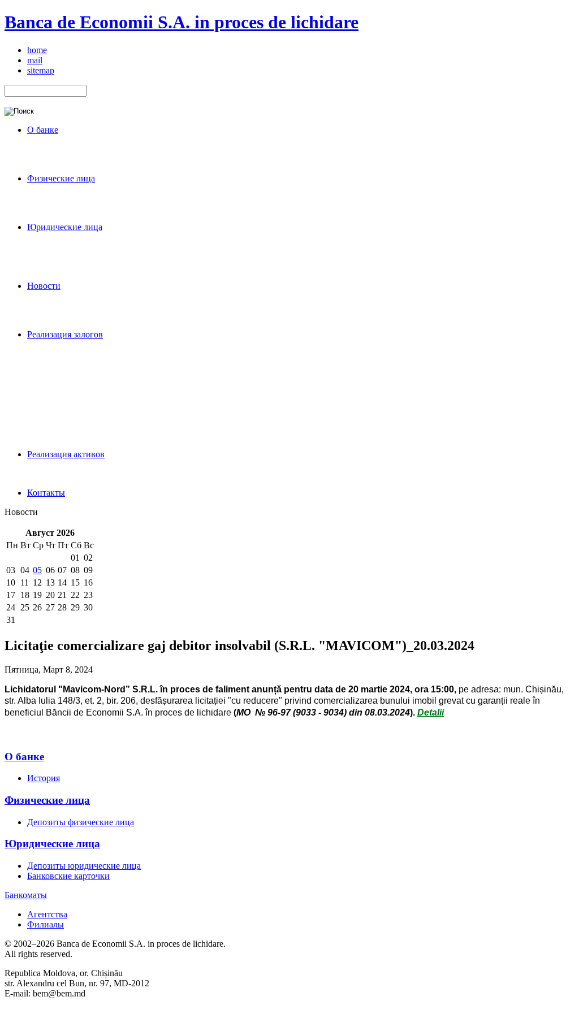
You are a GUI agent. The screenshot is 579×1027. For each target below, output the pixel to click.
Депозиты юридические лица (84, 865)
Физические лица (47, 800)
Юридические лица (52, 844)
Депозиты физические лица (80, 822)
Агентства (47, 914)
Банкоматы (26, 895)
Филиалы (45, 924)
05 (37, 570)
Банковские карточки (68, 876)
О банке (24, 756)
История (43, 778)
